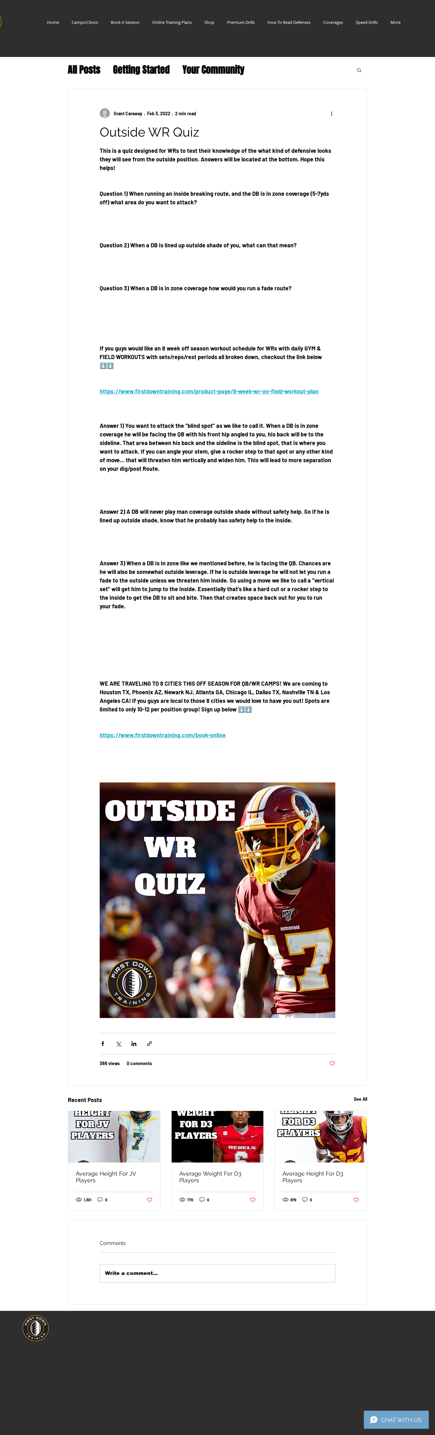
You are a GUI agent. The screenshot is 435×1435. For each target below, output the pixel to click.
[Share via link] (149, 1044)
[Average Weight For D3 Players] (218, 1137)
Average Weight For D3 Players (210, 1177)
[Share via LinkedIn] (134, 1044)
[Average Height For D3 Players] (321, 1137)
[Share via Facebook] (103, 1044)
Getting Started (141, 70)
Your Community (213, 70)
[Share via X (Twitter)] (118, 1044)
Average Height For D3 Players (312, 1177)
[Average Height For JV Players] (114, 1137)
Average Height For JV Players (106, 1177)
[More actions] (331, 113)
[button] (359, 69)
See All (360, 1099)
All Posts (84, 70)
